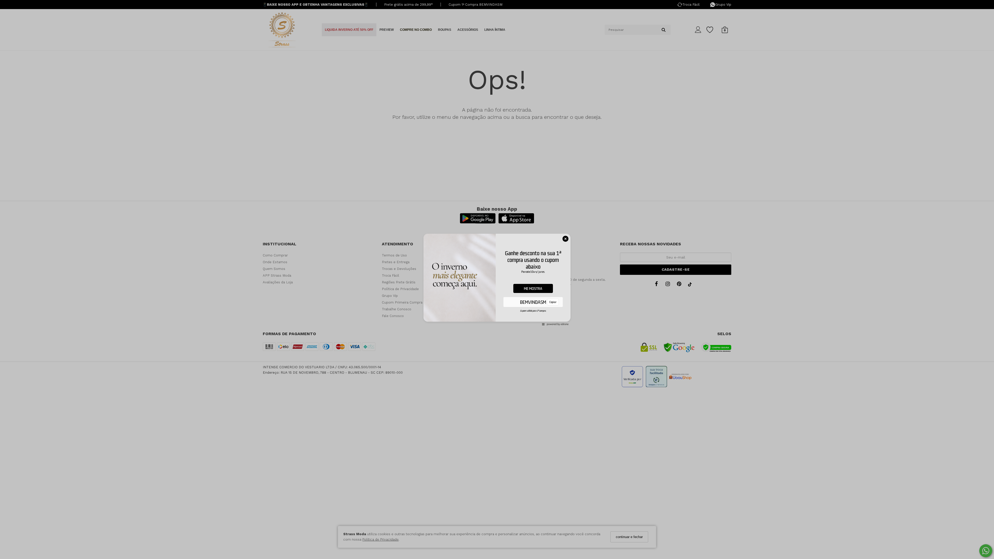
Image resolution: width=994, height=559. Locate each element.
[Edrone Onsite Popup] (497, 279)
